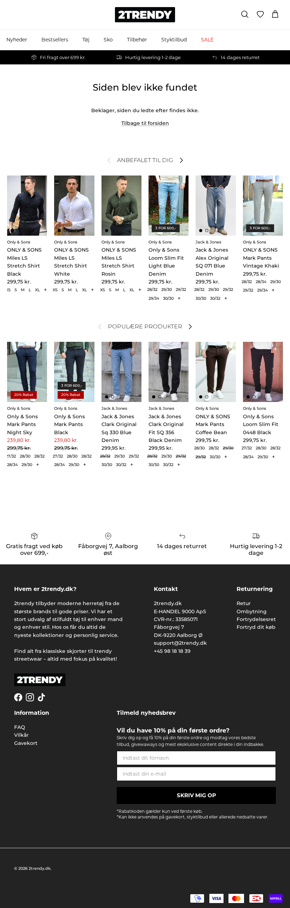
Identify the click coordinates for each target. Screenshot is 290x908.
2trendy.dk (40, 868)
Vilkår (21, 735)
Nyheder (16, 39)
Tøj (85, 39)
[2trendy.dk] (145, 14)
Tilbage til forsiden (145, 123)
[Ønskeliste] (260, 14)
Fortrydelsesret (256, 619)
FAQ (19, 727)
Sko (108, 39)
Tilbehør (137, 39)
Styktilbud (174, 39)
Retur (244, 603)
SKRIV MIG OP (196, 795)
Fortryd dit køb (256, 627)
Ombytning (252, 611)
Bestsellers (54, 39)
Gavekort (25, 743)
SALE (207, 39)
